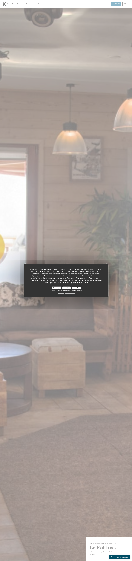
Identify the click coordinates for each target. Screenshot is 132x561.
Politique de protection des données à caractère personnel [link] (67, 290)
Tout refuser (66, 288)
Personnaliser (76, 288)
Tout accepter (56, 288)
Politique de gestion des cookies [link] (66, 293)
